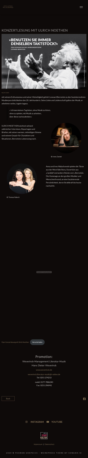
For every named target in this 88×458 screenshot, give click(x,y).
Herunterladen (37, 342)
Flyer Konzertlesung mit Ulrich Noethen (15, 342)
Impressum (38, 444)
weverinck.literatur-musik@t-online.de (44, 374)
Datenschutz (49, 444)
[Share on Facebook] (84, 399)
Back (8, 398)
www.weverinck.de (44, 370)
